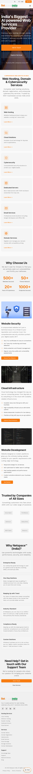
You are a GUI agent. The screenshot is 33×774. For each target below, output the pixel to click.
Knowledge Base (5, 753)
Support (3, 755)
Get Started (7, 482)
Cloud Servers (5, 725)
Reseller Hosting (5, 721)
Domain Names (5, 732)
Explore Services (16, 55)
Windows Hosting (6, 718)
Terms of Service (16, 770)
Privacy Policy (6, 770)
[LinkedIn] (10, 708)
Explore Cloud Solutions (10, 420)
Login (22, 1)
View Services (17, 685)
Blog (2, 759)
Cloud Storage (5, 741)
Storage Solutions (6, 743)
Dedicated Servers (6, 723)
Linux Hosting (5, 716)
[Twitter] (6, 708)
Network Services (6, 757)
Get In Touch (16, 47)
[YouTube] (14, 708)
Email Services (5, 739)
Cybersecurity (4, 737)
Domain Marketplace (6, 746)
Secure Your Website (10, 358)
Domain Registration (6, 734)
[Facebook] (2, 708)
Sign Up (28, 1)
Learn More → (8, 122)
